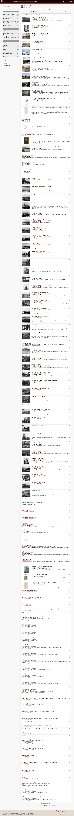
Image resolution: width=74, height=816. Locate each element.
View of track (34, 178)
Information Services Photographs (39, 576)
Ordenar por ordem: (51, 11)
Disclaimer (12, 814)
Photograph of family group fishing (39, 308)
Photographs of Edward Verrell (39, 27)
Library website (19, 810)
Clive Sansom (5, 46)
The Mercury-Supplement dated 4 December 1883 (33, 597)
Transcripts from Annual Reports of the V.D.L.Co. (32, 789)
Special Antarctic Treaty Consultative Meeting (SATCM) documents (14, 26)
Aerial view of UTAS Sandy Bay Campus (40, 300)
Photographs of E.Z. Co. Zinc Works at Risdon (41, 19)
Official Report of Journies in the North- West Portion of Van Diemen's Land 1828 (39, 728)
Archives (24, 777)
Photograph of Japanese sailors (38, 417)
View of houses (35, 194)
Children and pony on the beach (38, 259)
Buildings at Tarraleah (36, 74)
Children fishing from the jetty (38, 251)
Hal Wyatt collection (26, 171)
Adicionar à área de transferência (69, 17)
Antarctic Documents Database (8, 33)
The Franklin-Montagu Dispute (28, 770)
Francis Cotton (5, 56)
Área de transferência (63, 1)
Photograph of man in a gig (37, 425)
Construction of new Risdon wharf (39, 17)
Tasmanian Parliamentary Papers (29, 721)
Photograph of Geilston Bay (38, 466)
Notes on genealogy (26, 604)
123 (50, 805)
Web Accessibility (21, 814)
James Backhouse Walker (7, 50)
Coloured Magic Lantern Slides (28, 504)
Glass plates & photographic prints (29, 517)
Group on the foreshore (37, 324)
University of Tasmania (7, 52)
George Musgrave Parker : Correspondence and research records (14, 21)
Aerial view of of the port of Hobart (39, 348)
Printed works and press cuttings (29, 714)
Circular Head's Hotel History (28, 666)
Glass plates (24, 523)
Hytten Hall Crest (35, 137)
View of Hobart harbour (27, 341)
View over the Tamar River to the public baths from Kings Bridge (45, 146)
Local (5, 60)
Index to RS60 (34, 124)
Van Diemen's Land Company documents (31, 687)
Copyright (8, 814)
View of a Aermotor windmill (38, 202)
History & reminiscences (27, 651)
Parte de (5, 11)
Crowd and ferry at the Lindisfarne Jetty (40, 235)
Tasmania (24, 735)
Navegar (15, 1)
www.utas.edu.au (26, 810)
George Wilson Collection (38, 140)
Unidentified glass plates (27, 498)
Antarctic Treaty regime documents (40, 100)
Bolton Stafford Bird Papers (38, 91)
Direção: (63, 11)
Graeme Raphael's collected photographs (41, 60)
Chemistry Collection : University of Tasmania (11, 38)
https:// (47, 104)
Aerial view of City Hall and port (38, 356)
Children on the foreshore (37, 267)
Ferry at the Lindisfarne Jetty (38, 219)
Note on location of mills (27, 117)
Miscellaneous (25, 658)
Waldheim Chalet (35, 82)
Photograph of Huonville (37, 450)
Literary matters (25, 680)
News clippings (25, 644)
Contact (4, 814)
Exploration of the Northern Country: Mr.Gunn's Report (34, 748)
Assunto (5, 62)
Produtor (6, 41)
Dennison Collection (37, 148)
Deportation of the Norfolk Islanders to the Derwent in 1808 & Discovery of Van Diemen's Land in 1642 (44, 698)
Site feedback (27, 814)
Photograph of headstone (37, 90)
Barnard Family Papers (38, 125)
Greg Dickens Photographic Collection (40, 76)
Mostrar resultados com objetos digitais (45, 14)
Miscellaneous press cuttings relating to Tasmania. (33, 637)
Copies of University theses (28, 755)
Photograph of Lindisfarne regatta (39, 482)
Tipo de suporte (7, 67)
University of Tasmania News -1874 (39, 574)
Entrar (71, 1)
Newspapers (24, 673)
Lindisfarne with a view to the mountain (40, 211)
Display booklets (25, 543)
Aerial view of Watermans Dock (38, 364)
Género (5, 63)
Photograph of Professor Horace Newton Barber (42, 566)
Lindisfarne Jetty (35, 243)
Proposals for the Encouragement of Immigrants (32, 796)
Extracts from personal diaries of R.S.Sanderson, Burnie (44, 582)
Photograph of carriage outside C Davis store (41, 372)
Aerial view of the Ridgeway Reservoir (40, 316)
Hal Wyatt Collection (37, 43)
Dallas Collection (27, 119)
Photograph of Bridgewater (37, 490)
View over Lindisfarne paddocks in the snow (41, 186)
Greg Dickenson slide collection (28, 551)
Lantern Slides (25, 510)
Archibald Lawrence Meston (8, 54)
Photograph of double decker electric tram (41, 433)
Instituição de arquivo (9, 29)
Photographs (25, 529)
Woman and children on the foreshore (40, 292)
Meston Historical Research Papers (40, 584)
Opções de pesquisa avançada (46, 9)
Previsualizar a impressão (26, 11)
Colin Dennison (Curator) (7, 53)
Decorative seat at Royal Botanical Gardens (41, 33)
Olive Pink (5, 45)
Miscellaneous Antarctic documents (9, 19)
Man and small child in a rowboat (39, 276)
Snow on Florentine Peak (37, 49)
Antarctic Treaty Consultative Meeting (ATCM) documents (13, 15)
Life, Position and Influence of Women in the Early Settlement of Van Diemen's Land (40, 762)
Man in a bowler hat (36, 284)
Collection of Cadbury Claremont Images (10, 17)
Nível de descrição (8, 65)
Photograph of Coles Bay (37, 474)
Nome (5, 58)
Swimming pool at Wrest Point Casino (40, 66)
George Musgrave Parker (7, 48)
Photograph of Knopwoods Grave (39, 458)
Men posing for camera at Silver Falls (39, 25)
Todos (4, 13)
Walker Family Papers (7, 22)
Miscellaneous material (27, 161)
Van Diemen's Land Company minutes (30, 707)
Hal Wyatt (5, 49)
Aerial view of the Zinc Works (38, 332)
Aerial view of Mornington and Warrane (40, 388)
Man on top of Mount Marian (38, 41)
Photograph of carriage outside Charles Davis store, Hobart (44, 380)
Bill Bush (4, 43)
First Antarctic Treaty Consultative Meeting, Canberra (43, 98)
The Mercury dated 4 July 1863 (28, 630)
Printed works (25, 612)
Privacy (16, 814)
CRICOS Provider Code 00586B (27, 813)
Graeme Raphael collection (28, 154)
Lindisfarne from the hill (37, 227)
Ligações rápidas (66, 1)
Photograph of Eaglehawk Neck (38, 442)
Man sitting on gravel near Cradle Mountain (41, 57)
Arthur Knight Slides (6, 24)
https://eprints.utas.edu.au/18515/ (37, 580)
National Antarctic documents (8, 14)
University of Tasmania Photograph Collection (41, 568)
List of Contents (35, 534)
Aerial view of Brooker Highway (38, 396)
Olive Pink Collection (6, 18)
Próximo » (54, 805)
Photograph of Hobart (27, 404)
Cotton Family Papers (7, 25)
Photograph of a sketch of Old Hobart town (41, 409)
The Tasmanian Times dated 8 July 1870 (30, 623)
